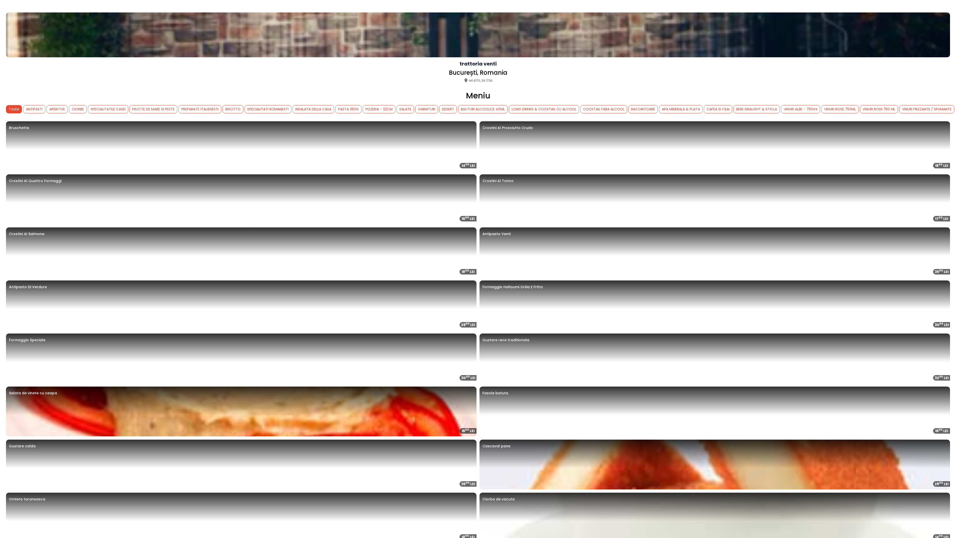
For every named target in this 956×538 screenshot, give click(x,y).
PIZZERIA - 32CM (379, 109)
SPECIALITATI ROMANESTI (268, 109)
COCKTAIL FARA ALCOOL (603, 109)
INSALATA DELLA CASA (313, 109)
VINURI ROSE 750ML (840, 109)
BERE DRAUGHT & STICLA (756, 109)
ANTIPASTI (34, 109)
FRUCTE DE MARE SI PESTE (153, 109)
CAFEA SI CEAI (718, 109)
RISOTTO (232, 109)
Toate (14, 109)
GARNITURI (426, 109)
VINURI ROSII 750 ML (879, 109)
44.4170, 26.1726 (480, 80)
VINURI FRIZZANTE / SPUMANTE (927, 109)
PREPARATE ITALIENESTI (200, 109)
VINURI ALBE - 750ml (800, 109)
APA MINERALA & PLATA (681, 109)
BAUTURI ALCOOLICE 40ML (483, 109)
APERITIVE (57, 109)
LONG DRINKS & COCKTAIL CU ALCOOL (544, 109)
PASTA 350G (348, 109)
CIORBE (78, 109)
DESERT (448, 109)
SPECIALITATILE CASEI (108, 109)
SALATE (405, 109)
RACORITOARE (643, 109)
